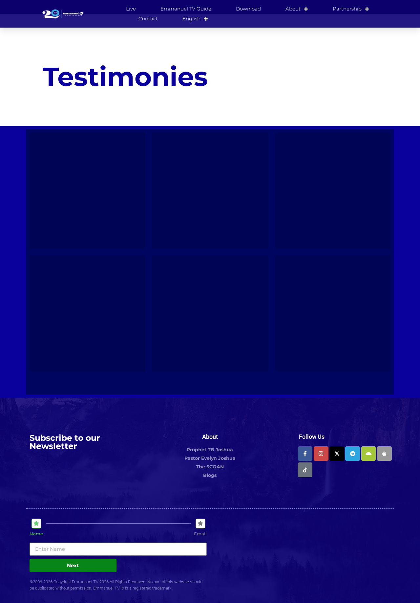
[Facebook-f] (305, 453)
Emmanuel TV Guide (185, 9)
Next (73, 565)
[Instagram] (321, 453)
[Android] (368, 453)
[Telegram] (352, 453)
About (293, 9)
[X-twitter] (336, 453)
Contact (148, 18)
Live (131, 9)
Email (200, 534)
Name (36, 534)
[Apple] (384, 453)
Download (248, 9)
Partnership (347, 9)
